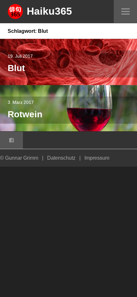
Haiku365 (49, 10)
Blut (16, 68)
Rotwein (25, 114)
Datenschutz (61, 158)
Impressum (96, 158)
